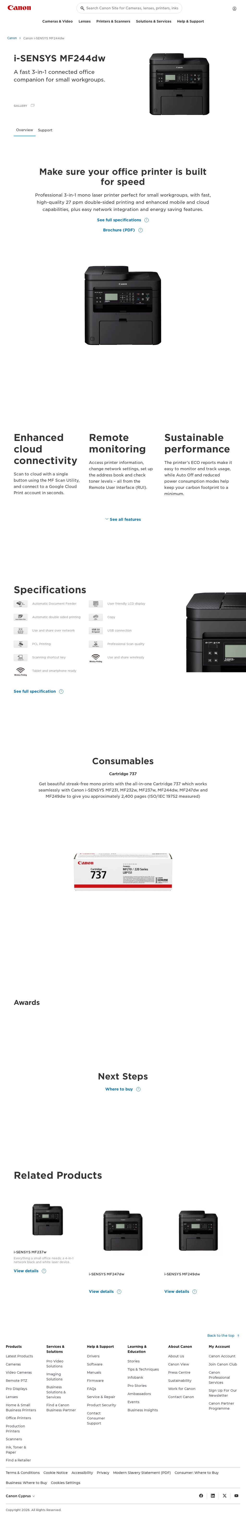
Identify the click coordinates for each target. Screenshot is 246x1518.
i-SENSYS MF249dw (182, 1274)
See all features (125, 519)
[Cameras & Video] (75, 20)
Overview (24, 130)
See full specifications (119, 220)
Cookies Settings (65, 1483)
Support (45, 130)
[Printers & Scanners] (132, 20)
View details (27, 1271)
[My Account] (234, 8)
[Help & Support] (206, 20)
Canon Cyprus (19, 1496)
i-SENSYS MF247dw (106, 1274)
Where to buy (119, 1089)
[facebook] (201, 1496)
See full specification (35, 691)
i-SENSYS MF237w (30, 1252)
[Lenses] (92, 20)
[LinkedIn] (212, 1496)
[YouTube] (236, 1496)
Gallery (20, 105)
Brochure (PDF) (119, 230)
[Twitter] (224, 1496)
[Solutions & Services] (173, 20)
